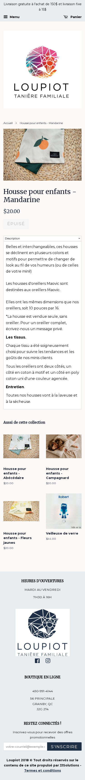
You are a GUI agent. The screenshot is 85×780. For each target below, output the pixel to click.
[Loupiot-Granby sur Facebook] (37, 661)
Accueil (8, 123)
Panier (76, 17)
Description (12, 238)
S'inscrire (64, 746)
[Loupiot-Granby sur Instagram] (47, 661)
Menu (14, 17)
